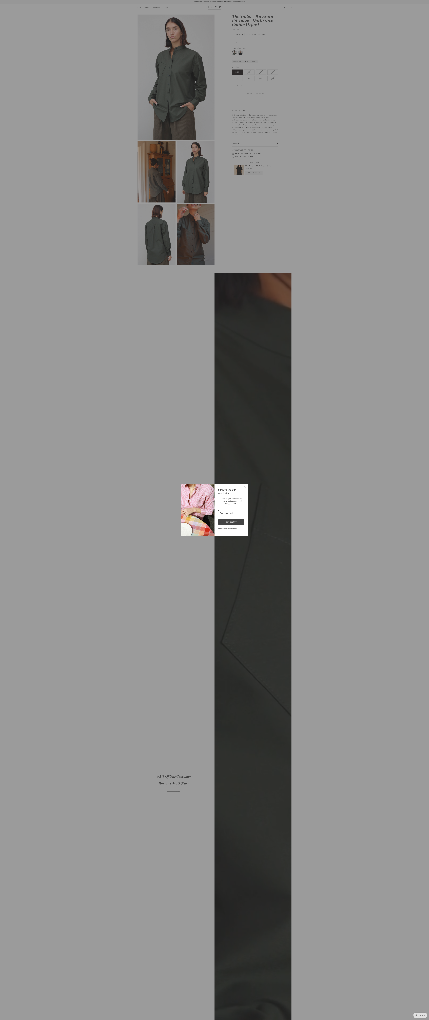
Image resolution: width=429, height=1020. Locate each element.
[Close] (245, 487)
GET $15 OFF (231, 522)
